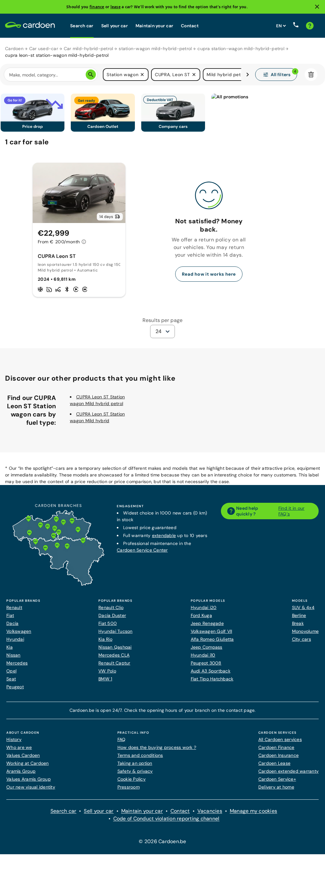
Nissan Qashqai (115, 647)
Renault (14, 607)
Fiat (10, 615)
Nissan (13, 655)
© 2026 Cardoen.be (162, 841)
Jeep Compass (206, 647)
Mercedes (17, 663)
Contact (190, 26)
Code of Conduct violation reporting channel (166, 818)
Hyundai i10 (203, 655)
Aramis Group (21, 771)
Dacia (12, 623)
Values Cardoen (23, 755)
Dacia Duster (112, 615)
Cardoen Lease (274, 763)
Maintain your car (154, 26)
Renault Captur (114, 663)
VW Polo (107, 671)
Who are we (19, 747)
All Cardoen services (280, 739)
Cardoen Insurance (278, 755)
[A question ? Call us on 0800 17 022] (296, 25)
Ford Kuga (201, 615)
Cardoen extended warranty (288, 771)
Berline (299, 615)
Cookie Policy (131, 779)
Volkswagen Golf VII (211, 631)
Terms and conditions (140, 755)
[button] (142, 74)
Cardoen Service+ (277, 779)
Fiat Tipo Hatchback (212, 679)
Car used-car (43, 48)
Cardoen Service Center (142, 550)
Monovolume (305, 631)
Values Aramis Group (28, 779)
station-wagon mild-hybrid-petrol (155, 48)
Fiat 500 (107, 623)
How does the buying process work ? (156, 747)
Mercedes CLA (113, 655)
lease (115, 7)
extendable (164, 535)
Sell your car (114, 26)
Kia (9, 647)
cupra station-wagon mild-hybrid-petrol (240, 48)
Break (298, 623)
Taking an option (134, 763)
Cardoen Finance (276, 747)
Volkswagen (18, 631)
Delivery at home (276, 787)
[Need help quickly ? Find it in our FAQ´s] (310, 26)
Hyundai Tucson (115, 631)
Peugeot (15, 687)
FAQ (121, 739)
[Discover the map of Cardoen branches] (58, 584)
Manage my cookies (253, 811)
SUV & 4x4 (303, 607)
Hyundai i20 (204, 607)
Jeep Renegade (207, 623)
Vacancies (209, 811)
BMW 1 (105, 679)
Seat (11, 679)
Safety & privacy (135, 771)
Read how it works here (209, 274)
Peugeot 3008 (206, 663)
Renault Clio (110, 607)
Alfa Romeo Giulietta (212, 639)
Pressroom (128, 787)
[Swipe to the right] (247, 74)
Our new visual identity (30, 787)
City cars (301, 639)
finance (97, 7)
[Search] (91, 74)
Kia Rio (105, 639)
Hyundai (15, 639)
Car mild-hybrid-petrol (88, 48)
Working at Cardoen (27, 763)
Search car (82, 26)
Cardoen (14, 48)
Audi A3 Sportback (210, 671)
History (14, 739)
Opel (11, 671)
